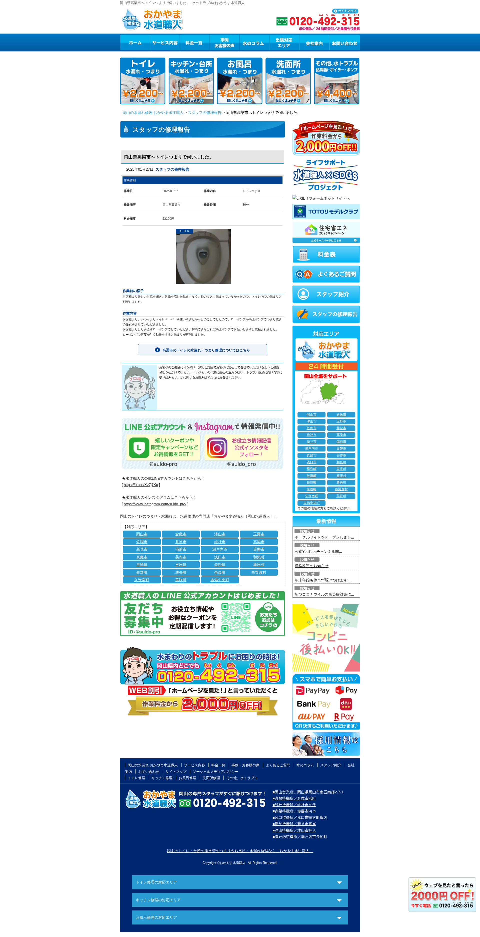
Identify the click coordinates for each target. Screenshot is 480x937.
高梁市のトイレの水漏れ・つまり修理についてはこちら (206, 350)
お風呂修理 (187, 778)
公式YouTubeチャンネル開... (318, 551)
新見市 (142, 549)
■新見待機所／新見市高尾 (294, 824)
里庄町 (180, 564)
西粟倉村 (258, 572)
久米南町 (141, 580)
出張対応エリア (285, 42)
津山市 (220, 534)
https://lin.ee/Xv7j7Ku (141, 485)
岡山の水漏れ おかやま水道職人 (153, 765)
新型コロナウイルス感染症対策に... (324, 594)
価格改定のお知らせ (311, 566)
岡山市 (142, 534)
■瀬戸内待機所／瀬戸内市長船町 (299, 836)
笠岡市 (142, 542)
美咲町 (180, 580)
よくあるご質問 (278, 765)
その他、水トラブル (242, 778)
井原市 (180, 542)
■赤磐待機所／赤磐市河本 (294, 811)
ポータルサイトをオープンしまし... (324, 537)
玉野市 (258, 534)
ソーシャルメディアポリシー (215, 772)
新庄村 (258, 564)
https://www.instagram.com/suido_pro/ (155, 504)
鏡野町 (142, 572)
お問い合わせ (345, 42)
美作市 (180, 557)
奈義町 (220, 572)
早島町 (142, 564)
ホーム (135, 42)
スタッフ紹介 (330, 765)
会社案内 (315, 42)
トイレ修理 (136, 778)
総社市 (220, 542)
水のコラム (255, 42)
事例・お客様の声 (225, 42)
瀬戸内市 (219, 549)
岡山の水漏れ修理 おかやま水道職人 (153, 112)
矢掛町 (220, 564)
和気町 (258, 557)
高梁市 (258, 542)
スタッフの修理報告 (205, 112)
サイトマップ (176, 772)
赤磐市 (258, 549)
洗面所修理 (211, 778)
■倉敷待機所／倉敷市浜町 (294, 798)
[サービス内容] (156, 42)
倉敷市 (180, 534)
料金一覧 (195, 42)
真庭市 (142, 557)
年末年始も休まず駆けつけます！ (323, 580)
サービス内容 (165, 42)
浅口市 (220, 557)
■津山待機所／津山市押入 (294, 830)
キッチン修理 (162, 778)
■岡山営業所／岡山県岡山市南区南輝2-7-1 (307, 792)
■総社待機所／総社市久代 (294, 805)
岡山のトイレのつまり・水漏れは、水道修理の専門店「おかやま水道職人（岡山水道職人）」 (199, 516)
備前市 (180, 549)
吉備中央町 (219, 580)
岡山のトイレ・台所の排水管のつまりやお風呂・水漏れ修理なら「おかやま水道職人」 (240, 851)
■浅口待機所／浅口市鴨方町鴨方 (299, 817)
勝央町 (180, 572)
